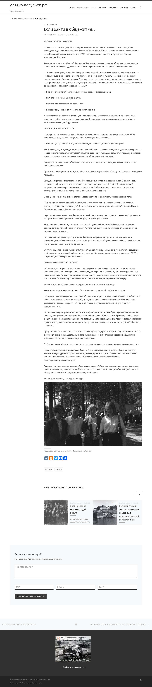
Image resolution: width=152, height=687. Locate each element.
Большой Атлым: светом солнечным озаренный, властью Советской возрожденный (129, 512)
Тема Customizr (37, 683)
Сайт (102, 587)
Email (60, 587)
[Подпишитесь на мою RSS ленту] (141, 680)
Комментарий (24, 567)
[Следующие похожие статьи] (139, 494)
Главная (13, 19)
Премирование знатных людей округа (78, 509)
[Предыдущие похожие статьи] (133, 494)
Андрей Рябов (50, 35)
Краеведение (22, 19)
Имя (18, 587)
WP (20, 683)
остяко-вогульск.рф (24, 679)
